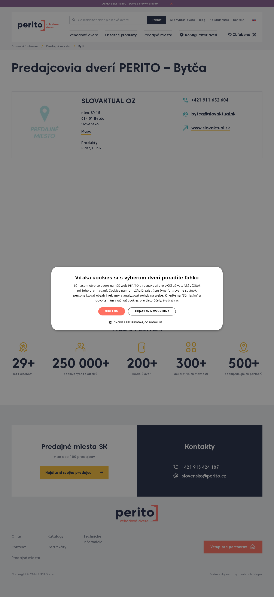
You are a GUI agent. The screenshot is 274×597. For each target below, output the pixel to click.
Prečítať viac (171, 300)
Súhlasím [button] (112, 311)
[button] (137, 322)
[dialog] (137, 298)
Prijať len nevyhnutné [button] (152, 311)
